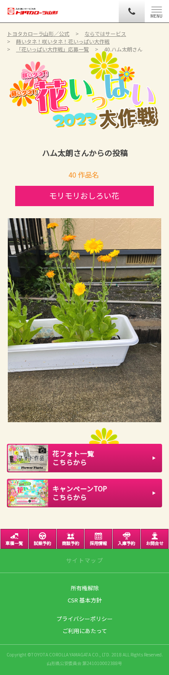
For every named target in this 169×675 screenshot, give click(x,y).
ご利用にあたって (84, 631)
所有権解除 (85, 588)
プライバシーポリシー (84, 618)
